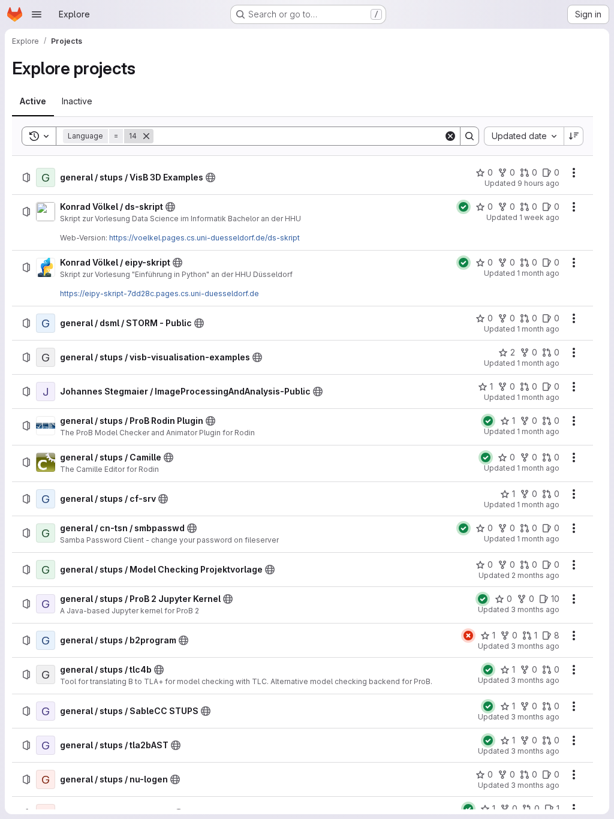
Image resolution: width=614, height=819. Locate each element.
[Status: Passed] (463, 207)
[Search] (469, 136)
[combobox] (524, 136)
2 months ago (535, 575)
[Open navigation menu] (36, 14)
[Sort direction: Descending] (573, 136)
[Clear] (450, 136)
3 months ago (535, 609)
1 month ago (538, 273)
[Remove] (146, 136)
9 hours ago (538, 183)
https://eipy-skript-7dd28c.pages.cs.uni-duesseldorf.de (159, 293)
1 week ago (539, 217)
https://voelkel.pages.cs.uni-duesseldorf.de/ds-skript (204, 237)
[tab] (33, 101)
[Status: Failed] (468, 635)
